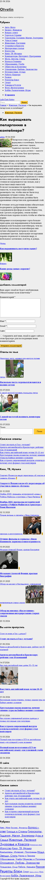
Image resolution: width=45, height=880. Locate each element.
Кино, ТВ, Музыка (13, 53)
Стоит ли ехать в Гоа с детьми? (15, 444)
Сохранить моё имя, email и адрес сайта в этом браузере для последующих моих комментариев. (22, 338)
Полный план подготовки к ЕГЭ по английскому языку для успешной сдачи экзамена (20, 741)
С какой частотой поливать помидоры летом (19, 392)
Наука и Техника (13, 61)
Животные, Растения (15, 43)
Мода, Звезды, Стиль (15, 58)
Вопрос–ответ (11, 32)
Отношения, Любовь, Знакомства (21, 69)
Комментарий (7, 297)
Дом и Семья (11, 40)
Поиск (2, 427)
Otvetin (6, 9)
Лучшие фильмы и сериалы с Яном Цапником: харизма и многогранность (20, 540)
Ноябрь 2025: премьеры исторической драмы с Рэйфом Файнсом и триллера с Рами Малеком (20, 495)
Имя (3, 321)
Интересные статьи (14, 48)
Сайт (2, 331)
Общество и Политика (15, 66)
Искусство (10, 51)
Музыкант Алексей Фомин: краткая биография (19, 549)
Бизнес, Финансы (13, 30)
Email (3, 326)
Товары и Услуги (13, 85)
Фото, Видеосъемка (14, 87)
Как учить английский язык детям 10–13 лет (22, 452)
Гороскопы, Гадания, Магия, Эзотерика (24, 38)
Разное (8, 77)
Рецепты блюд (12, 79)
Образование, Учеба (14, 64)
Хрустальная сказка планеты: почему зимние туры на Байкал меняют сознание (22, 456)
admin (2, 137)
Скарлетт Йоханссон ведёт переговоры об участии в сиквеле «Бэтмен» (22, 484)
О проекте (10, 95)
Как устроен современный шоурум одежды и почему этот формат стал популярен (22, 461)
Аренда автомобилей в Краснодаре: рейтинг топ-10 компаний (19, 656)
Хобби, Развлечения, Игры (18, 90)
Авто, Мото (10, 27)
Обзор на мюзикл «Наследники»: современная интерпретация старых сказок (19, 613)
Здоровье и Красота (14, 45)
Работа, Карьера (12, 74)
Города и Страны (13, 35)
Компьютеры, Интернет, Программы (23, 56)
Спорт (8, 82)
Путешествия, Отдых (15, 72)
